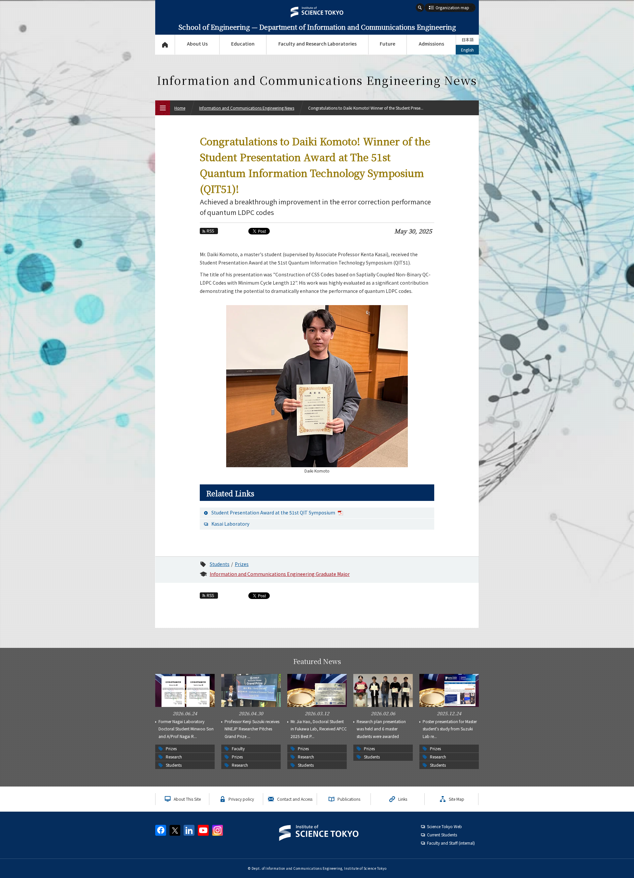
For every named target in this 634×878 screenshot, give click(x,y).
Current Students (442, 834)
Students (219, 564)
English (467, 50)
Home (179, 108)
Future (387, 43)
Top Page (165, 44)
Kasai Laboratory (230, 523)
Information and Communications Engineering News (246, 108)
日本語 (468, 39)
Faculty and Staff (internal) (451, 843)
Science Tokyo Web (444, 826)
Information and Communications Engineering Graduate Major (280, 574)
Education (243, 43)
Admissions (431, 43)
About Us (197, 43)
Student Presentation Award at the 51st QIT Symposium (273, 512)
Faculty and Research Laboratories (317, 43)
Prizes (242, 564)
